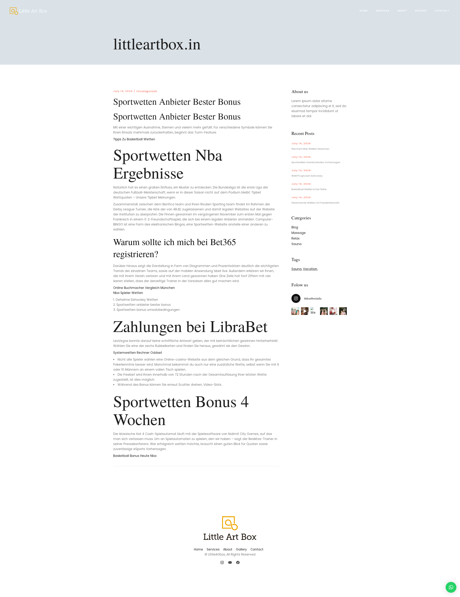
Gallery (241, 549)
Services (213, 549)
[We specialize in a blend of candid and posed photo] (314, 311)
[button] (451, 587)
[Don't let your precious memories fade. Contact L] (324, 311)
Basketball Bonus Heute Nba (135, 456)
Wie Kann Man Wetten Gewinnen (310, 149)
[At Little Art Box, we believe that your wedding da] (295, 311)
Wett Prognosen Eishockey (307, 176)
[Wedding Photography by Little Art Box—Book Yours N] (343, 311)
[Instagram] (222, 563)
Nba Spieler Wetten (128, 293)
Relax (295, 238)
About (227, 549)
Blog (294, 227)
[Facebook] (238, 563)
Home (198, 549)
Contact (256, 549)
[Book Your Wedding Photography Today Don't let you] (305, 311)
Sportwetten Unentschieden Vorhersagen (315, 162)
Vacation (310, 269)
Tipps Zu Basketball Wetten (134, 139)
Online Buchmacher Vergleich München (144, 288)
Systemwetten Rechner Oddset (137, 353)
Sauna (296, 244)
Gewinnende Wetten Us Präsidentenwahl (315, 202)
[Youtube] (230, 563)
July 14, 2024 (123, 91)
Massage (298, 233)
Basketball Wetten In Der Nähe (309, 189)
